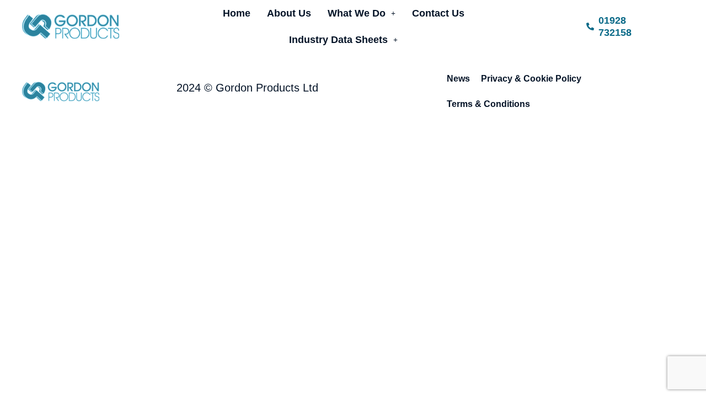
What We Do (357, 13)
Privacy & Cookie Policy (531, 78)
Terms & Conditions (488, 104)
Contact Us (438, 13)
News (458, 78)
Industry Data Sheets (338, 39)
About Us (289, 13)
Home (236, 13)
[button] (361, 13)
